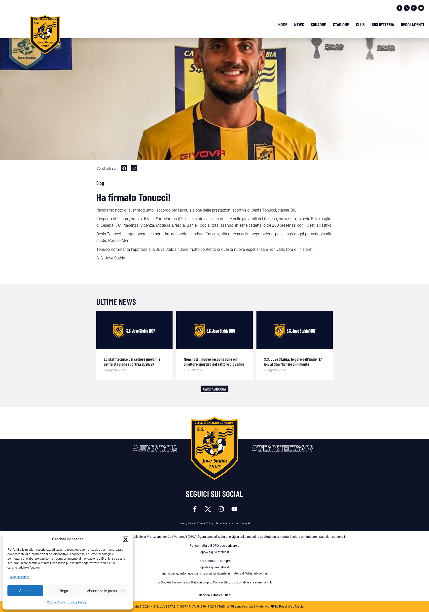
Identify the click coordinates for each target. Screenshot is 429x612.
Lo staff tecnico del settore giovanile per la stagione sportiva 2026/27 (132, 361)
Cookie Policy (56, 602)
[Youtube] (421, 8)
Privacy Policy (77, 602)
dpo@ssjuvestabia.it (214, 552)
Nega (63, 591)
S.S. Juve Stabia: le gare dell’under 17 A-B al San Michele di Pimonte (293, 361)
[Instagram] (414, 8)
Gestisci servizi (20, 577)
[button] (125, 539)
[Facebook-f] (399, 8)
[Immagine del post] (134, 330)
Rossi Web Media (291, 606)
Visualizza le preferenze (106, 591)
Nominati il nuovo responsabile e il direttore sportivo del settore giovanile (214, 361)
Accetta (25, 591)
